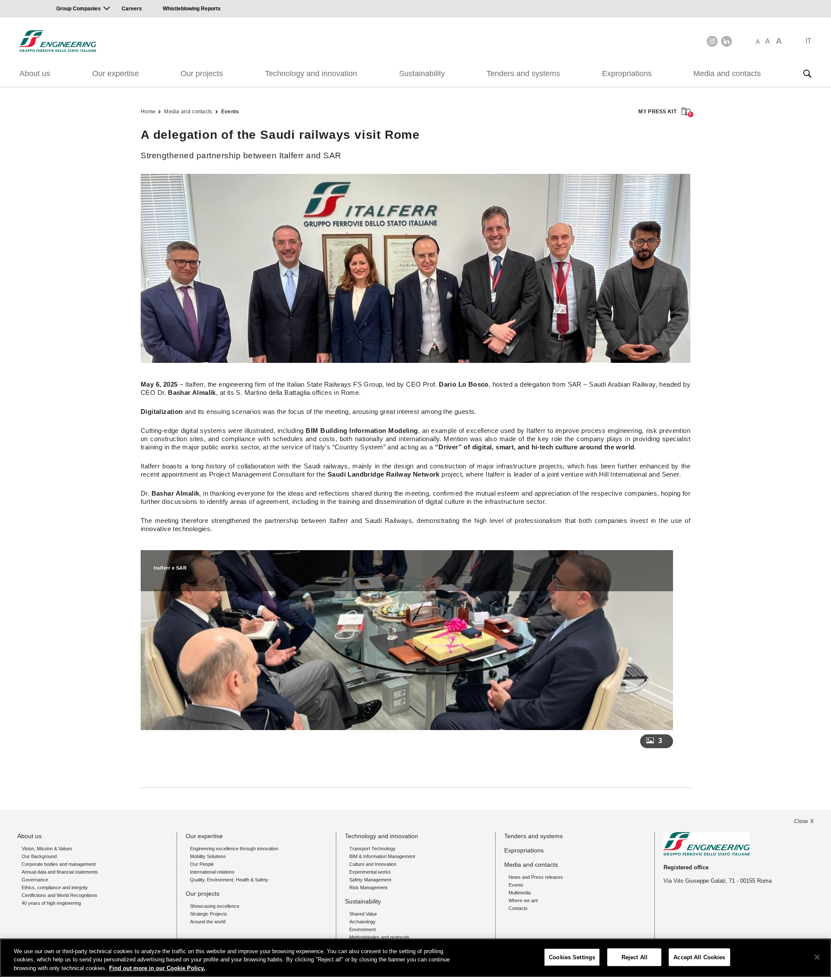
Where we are (523, 900)
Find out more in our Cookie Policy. (157, 968)
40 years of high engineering (51, 903)
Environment (362, 929)
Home (148, 112)
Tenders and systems (523, 73)
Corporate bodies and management (59, 864)
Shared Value (363, 913)
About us (34, 73)
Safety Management (370, 879)
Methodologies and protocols (379, 937)
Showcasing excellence (214, 906)
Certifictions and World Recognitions (59, 895)
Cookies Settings (572, 957)
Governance (35, 879)
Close (801, 821)
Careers (132, 9)
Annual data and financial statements (60, 871)
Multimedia (520, 892)
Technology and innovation (311, 73)
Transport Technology (372, 848)
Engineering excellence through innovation (234, 848)
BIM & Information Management (382, 856)
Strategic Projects (208, 913)
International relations (212, 871)
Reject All (634, 957)
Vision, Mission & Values (47, 848)
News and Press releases (536, 877)
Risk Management (368, 887)
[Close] (817, 957)
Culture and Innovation (372, 864)
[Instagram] (712, 41)
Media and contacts (727, 73)
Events (230, 112)
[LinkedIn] (726, 41)
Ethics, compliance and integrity (55, 887)
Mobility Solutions (208, 856)
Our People (202, 864)
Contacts (518, 908)
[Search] (807, 73)
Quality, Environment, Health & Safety (229, 879)
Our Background (39, 856)
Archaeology (362, 921)
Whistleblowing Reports (192, 9)
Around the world (207, 921)
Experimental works (370, 871)
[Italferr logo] (57, 41)
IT (808, 41)
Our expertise (115, 73)
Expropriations (627, 73)
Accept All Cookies (699, 957)
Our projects (201, 73)
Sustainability (422, 73)
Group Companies (78, 9)
